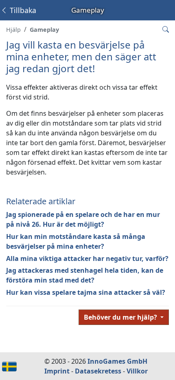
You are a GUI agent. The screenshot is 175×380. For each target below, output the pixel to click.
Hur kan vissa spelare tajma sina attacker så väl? (85, 292)
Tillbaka (22, 10)
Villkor (137, 371)
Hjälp (13, 29)
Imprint (57, 371)
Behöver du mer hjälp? (121, 317)
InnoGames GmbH (117, 361)
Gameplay (44, 29)
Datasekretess (98, 371)
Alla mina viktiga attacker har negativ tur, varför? (87, 258)
